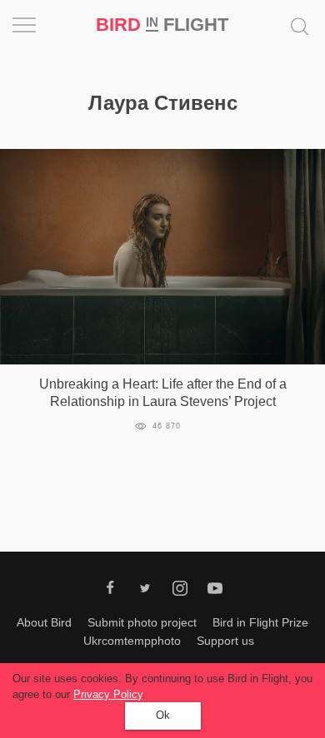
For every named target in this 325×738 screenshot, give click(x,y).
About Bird (44, 622)
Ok (163, 715)
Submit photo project (142, 622)
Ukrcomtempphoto (132, 640)
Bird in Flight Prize (260, 622)
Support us (225, 640)
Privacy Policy (107, 694)
